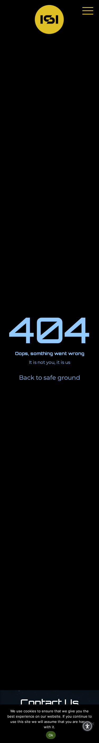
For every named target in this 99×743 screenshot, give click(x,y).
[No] (92, 723)
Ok (51, 735)
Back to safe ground (49, 377)
